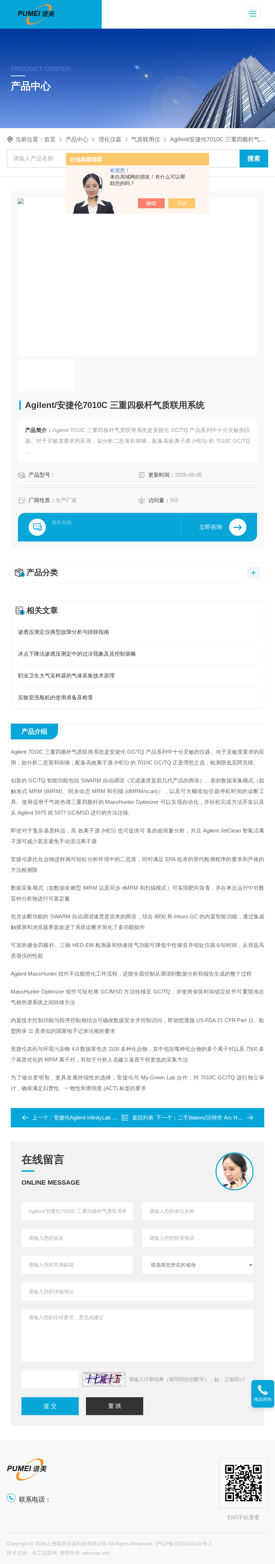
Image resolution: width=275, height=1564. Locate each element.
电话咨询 (262, 1399)
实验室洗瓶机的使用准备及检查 (55, 697)
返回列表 (143, 1117)
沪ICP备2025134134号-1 (183, 1543)
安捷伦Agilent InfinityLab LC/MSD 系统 (99, 1117)
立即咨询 (210, 527)
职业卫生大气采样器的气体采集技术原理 (66, 675)
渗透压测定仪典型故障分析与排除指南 (63, 632)
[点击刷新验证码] (103, 1379)
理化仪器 (109, 139)
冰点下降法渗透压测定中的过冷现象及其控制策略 (77, 654)
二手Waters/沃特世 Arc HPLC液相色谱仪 (226, 1117)
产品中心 (77, 139)
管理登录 (70, 1553)
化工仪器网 (44, 1553)
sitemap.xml (96, 1553)
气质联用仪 (145, 139)
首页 (50, 139)
